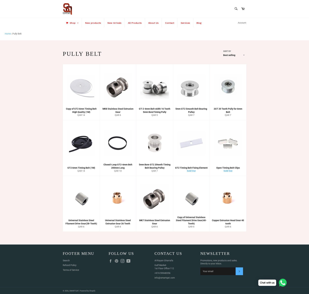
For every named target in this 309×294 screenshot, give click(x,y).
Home (8, 33)
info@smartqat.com (164, 277)
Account (242, 22)
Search (66, 260)
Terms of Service (71, 270)
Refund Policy (69, 265)
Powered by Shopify (87, 291)
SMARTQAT (74, 291)
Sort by (227, 51)
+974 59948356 (162, 273)
